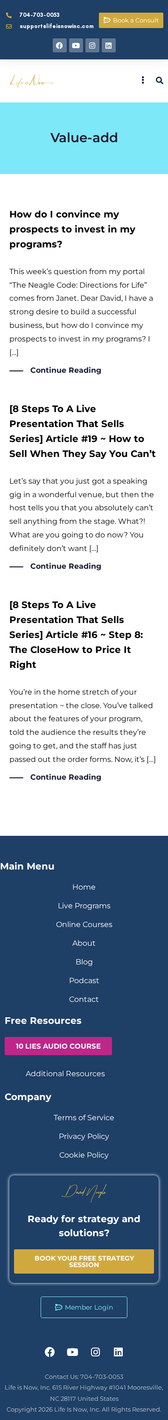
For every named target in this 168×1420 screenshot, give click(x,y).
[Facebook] (60, 45)
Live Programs (84, 905)
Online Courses (84, 924)
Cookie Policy (84, 1155)
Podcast (84, 980)
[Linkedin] (109, 45)
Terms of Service (84, 1117)
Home (84, 887)
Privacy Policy (84, 1136)
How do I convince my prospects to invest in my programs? (72, 229)
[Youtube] (76, 45)
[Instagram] (92, 45)
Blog (84, 961)
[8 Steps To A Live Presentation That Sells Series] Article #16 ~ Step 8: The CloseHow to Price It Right (76, 634)
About (84, 943)
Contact (84, 999)
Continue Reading (65, 370)
